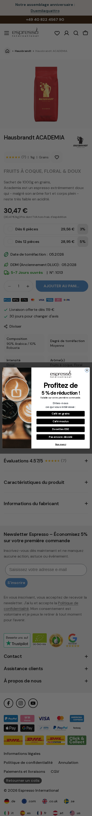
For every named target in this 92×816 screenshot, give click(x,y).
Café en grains (61, 413)
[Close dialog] (87, 370)
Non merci (60, 444)
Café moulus (60, 421)
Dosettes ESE (60, 429)
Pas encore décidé (60, 437)
